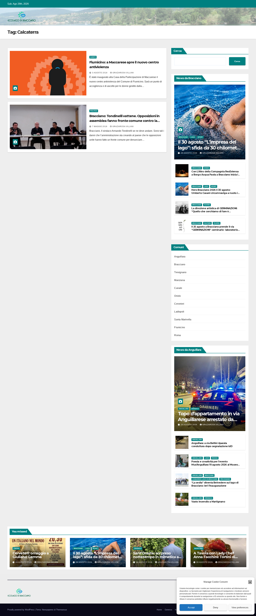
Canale (178, 288)
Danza (206, 168)
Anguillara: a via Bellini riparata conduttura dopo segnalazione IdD (211, 445)
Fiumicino (179, 327)
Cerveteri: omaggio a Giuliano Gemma (31, 555)
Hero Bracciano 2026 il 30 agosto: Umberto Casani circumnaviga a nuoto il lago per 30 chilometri (214, 193)
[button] (250, 581)
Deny (215, 607)
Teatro (207, 205)
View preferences (240, 607)
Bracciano (183, 137)
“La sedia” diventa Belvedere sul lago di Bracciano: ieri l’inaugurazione (214, 484)
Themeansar (61, 610)
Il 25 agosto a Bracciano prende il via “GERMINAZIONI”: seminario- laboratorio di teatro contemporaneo (214, 229)
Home (159, 610)
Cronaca (195, 409)
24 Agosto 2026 (189, 425)
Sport (200, 137)
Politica (93, 111)
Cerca (177, 51)
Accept (191, 607)
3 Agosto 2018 (100, 73)
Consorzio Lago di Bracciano (204, 479)
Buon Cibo (198, 548)
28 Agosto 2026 (189, 153)
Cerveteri (179, 304)
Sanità (93, 57)
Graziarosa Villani (123, 73)
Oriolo (177, 296)
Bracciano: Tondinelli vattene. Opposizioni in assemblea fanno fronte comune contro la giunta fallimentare (124, 121)
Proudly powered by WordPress (21, 610)
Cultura (207, 223)
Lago (193, 137)
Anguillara (179, 256)
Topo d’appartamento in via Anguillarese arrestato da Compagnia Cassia (208, 419)
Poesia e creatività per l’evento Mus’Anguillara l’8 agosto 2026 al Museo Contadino (214, 464)
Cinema (16, 548)
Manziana (179, 280)
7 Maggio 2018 (100, 126)
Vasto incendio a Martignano (208, 501)
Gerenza (168, 610)
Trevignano (180, 272)
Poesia (215, 458)
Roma (177, 335)
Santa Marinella (182, 319)
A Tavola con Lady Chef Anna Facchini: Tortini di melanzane (214, 557)
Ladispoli (179, 311)
